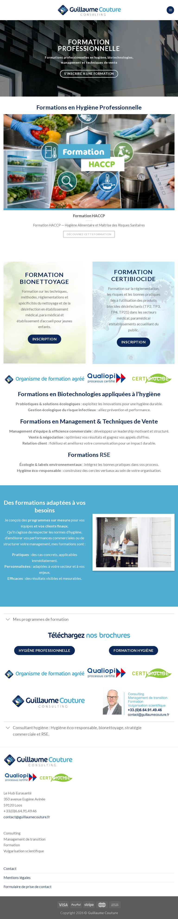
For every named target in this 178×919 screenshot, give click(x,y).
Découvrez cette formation (89, 234)
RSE (105, 454)
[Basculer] (8, 620)
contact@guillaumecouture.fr (26, 817)
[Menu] (170, 10)
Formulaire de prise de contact (27, 886)
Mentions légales (17, 877)
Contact (9, 868)
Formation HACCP (89, 215)
